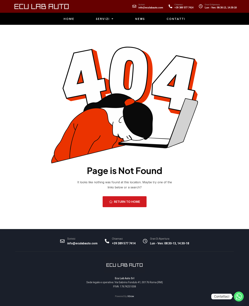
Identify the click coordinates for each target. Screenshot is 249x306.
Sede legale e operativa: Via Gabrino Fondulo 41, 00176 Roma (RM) (124, 282)
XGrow (130, 296)
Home (69, 19)
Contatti (176, 19)
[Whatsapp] (239, 296)
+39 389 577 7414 (183, 7)
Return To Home (127, 202)
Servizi (103, 19)
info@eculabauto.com (150, 7)
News (140, 19)
